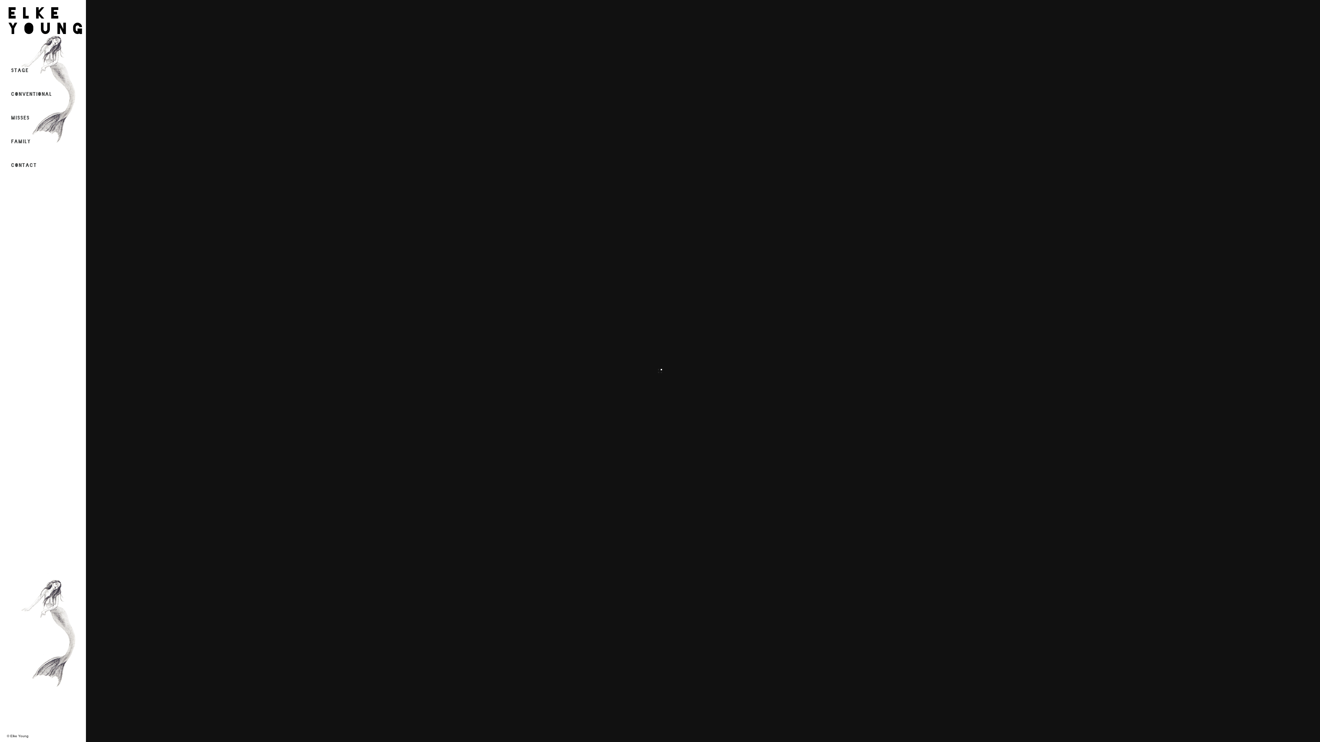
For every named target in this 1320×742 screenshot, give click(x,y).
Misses (20, 117)
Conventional (31, 93)
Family (21, 141)
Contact (24, 164)
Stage (20, 69)
